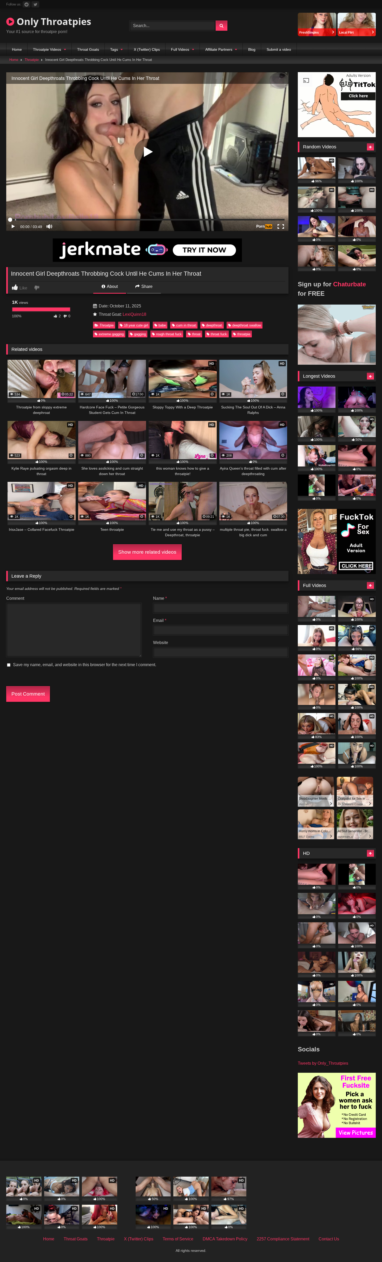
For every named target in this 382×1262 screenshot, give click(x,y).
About (112, 286)
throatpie (243, 334)
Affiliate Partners (218, 49)
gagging (140, 334)
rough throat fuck (169, 334)
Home (17, 49)
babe (162, 325)
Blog (251, 49)
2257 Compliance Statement (283, 1239)
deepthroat (214, 325)
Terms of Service (178, 1239)
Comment (15, 598)
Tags (114, 49)
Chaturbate (349, 284)
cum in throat (186, 325)
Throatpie (32, 60)
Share (146, 286)
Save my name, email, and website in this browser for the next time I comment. (84, 664)
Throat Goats (88, 49)
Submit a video (279, 49)
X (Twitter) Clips (147, 49)
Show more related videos (147, 552)
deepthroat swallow (246, 325)
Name (160, 598)
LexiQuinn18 (134, 314)
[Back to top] (366, 1246)
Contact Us (329, 1239)
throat (196, 334)
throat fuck (219, 334)
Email (159, 620)
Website (160, 642)
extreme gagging (111, 334)
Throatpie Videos (47, 49)
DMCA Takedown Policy (225, 1239)
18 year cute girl (136, 325)
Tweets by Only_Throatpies (323, 1063)
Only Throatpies (52, 21)
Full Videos (180, 49)
